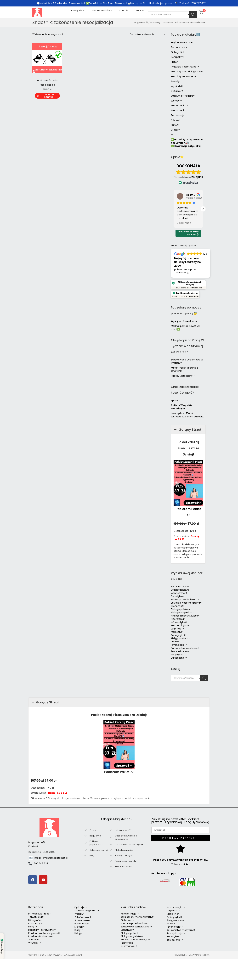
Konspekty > (178, 57)
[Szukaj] (193, 14)
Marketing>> (178, 632)
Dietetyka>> (177, 596)
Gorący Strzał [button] (190, 429)
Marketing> (173, 913)
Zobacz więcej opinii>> (183, 245)
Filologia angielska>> (183, 612)
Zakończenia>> (179, 105)
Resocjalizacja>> (180, 651)
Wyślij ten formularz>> (184, 321)
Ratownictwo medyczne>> (186, 648)
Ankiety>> (176, 81)
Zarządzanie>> (179, 657)
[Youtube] (43, 879)
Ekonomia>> (178, 606)
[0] (201, 12)
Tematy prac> (179, 47)
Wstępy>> (176, 100)
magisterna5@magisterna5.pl (51, 857)
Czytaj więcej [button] (184, 222)
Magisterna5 (141, 22)
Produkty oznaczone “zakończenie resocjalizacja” (178, 22)
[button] (203, 208)
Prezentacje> (178, 115)
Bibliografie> (178, 52)
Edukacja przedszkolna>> (185, 599)
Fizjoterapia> (178, 619)
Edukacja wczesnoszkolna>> (186, 602)
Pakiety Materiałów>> (183, 375)
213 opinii (197, 177)
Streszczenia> (179, 110)
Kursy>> (175, 125)
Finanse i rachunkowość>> (185, 615)
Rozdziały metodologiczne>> (187, 71)
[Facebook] (32, 879)
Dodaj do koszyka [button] (49, 95)
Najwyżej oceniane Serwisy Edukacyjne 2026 (187, 262)
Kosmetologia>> (180, 625)
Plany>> (175, 61)
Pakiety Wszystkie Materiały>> (181, 407)
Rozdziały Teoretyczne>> (185, 66)
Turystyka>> (178, 654)
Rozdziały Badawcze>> (183, 76)
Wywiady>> (177, 86)
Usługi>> (175, 129)
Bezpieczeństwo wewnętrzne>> (180, 591)
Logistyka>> (177, 628)
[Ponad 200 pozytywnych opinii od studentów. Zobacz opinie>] (180, 849)
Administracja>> (180, 586)
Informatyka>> (179, 622)
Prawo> (175, 641)
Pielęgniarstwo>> (180, 638)
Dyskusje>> (177, 91)
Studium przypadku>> (183, 95)
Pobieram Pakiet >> (119, 772)
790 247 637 (41, 863)
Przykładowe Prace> (182, 42)
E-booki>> (176, 120)
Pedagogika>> (179, 635)
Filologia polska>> (180, 609)
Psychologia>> (179, 644)
